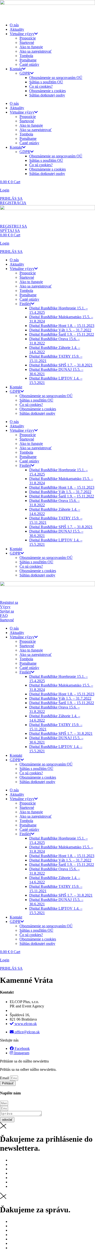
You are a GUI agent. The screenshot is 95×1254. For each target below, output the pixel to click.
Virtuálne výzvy (22, 34)
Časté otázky (29, 64)
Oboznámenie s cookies (47, 91)
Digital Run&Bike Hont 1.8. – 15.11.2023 (61, 326)
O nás (14, 25)
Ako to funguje (31, 47)
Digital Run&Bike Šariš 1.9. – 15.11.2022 (61, 334)
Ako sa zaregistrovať (35, 51)
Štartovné (26, 42)
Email (5, 1078)
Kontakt (16, 69)
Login (4, 190)
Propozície (27, 38)
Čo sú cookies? (41, 86)
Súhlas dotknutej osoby (47, 95)
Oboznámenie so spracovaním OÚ (55, 78)
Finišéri (25, 304)
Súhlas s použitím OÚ (46, 82)
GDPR (24, 73)
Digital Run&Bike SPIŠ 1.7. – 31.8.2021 (61, 365)
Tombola (26, 56)
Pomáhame (28, 60)
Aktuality (17, 29)
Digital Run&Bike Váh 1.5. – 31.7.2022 (60, 330)
